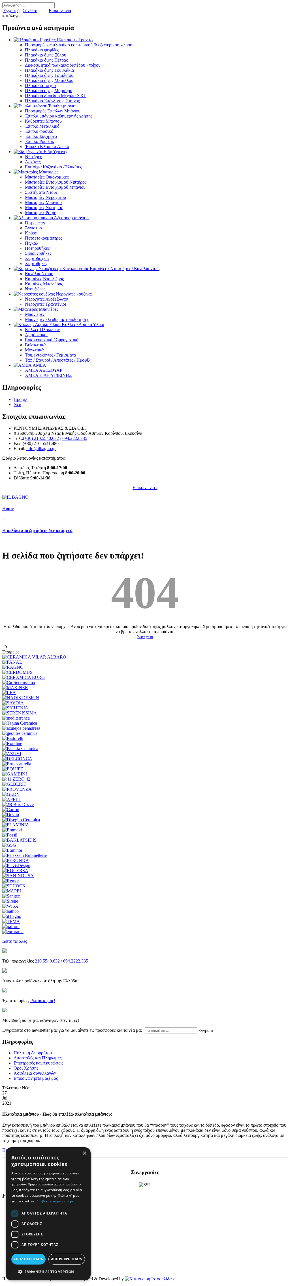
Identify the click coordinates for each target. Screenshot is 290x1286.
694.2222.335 (74, 438)
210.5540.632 (47, 961)
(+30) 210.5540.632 (41, 438)
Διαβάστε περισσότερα (55, 1201)
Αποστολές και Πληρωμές (37, 1057)
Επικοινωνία (60, 10)
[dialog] (48, 1213)
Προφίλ (20, 399)
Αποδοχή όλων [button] (28, 1259)
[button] (48, 1271)
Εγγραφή (11, 10)
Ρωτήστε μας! (42, 1000)
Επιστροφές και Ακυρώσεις (38, 1063)
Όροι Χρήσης (26, 1068)
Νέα (17, 404)
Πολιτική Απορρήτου (33, 1052)
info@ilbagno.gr (41, 448)
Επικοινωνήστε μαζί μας (36, 1078)
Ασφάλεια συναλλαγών (35, 1073)
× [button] (84, 1153)
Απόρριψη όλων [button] (67, 1259)
